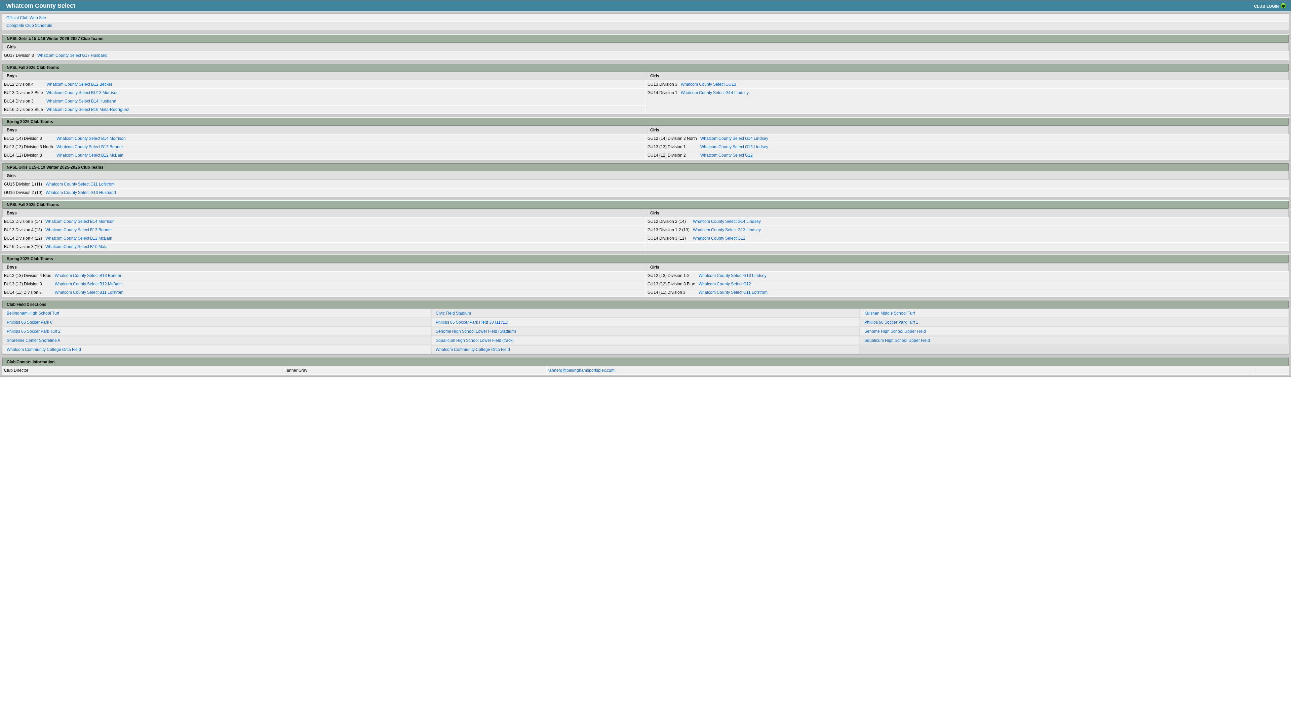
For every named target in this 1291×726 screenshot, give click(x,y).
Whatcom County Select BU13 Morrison (82, 92)
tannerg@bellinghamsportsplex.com (581, 370)
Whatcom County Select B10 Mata (76, 246)
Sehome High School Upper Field (895, 331)
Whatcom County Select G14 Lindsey (715, 92)
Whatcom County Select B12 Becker (79, 84)
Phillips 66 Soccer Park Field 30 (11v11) (472, 322)
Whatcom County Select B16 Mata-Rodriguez (87, 109)
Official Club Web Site (26, 17)
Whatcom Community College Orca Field (44, 349)
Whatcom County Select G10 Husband (81, 192)
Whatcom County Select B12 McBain (89, 155)
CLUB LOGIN (1266, 6)
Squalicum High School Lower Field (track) (475, 340)
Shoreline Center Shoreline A (33, 340)
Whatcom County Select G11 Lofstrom (80, 184)
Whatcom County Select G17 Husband (72, 55)
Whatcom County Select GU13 (708, 84)
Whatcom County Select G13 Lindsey (734, 147)
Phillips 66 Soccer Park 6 (29, 322)
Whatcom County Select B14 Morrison (91, 138)
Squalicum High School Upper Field (897, 340)
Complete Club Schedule (29, 25)
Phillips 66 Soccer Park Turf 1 (891, 322)
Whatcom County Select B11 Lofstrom (89, 292)
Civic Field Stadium (453, 313)
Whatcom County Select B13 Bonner (89, 147)
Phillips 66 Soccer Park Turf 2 (34, 331)
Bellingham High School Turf (33, 313)
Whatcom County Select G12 (726, 155)
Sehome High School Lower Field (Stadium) (476, 331)
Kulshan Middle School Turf (889, 313)
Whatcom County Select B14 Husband (81, 101)
